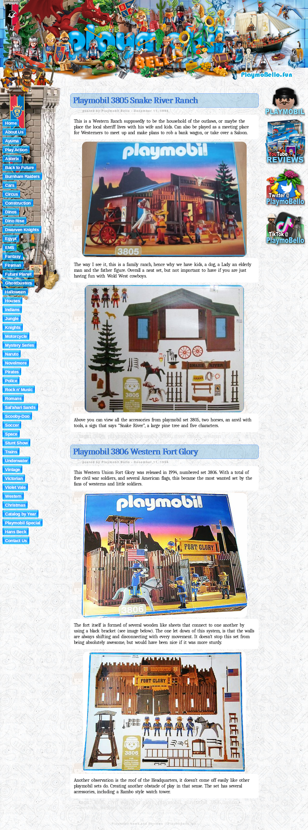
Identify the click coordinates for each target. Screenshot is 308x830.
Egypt (11, 238)
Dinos (11, 212)
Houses (12, 300)
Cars (9, 185)
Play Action (16, 149)
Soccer (12, 425)
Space (11, 434)
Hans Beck (15, 531)
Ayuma (12, 141)
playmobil (119, 436)
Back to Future (19, 167)
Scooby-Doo (17, 416)
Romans (13, 398)
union (231, 802)
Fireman (13, 265)
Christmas (15, 505)
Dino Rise (14, 220)
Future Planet (18, 274)
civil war (118, 802)
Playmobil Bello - (118, 111)
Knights (12, 327)
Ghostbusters (18, 283)
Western (212, 436)
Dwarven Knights (22, 229)
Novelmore (15, 363)
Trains (11, 451)
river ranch (187, 436)
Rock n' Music (18, 389)
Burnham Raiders (22, 176)
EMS (9, 247)
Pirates (12, 372)
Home (11, 123)
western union (116, 807)
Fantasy (13, 256)
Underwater (16, 460)
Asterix (12, 158)
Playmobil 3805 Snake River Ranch (135, 100)
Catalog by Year (20, 514)
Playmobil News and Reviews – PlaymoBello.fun (154, 823)
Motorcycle (16, 336)
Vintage (12, 469)
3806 (98, 436)
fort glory (143, 802)
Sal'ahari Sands (20, 407)
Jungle (11, 318)
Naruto (11, 354)
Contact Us (16, 540)
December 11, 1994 (151, 111)
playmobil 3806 (153, 436)
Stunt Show (16, 443)
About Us (14, 132)
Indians (12, 309)
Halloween (15, 292)
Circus (11, 194)
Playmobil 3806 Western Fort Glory (135, 451)
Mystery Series (19, 345)
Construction (18, 203)
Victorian (14, 478)
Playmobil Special (22, 523)
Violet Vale (15, 487)
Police (11, 380)
